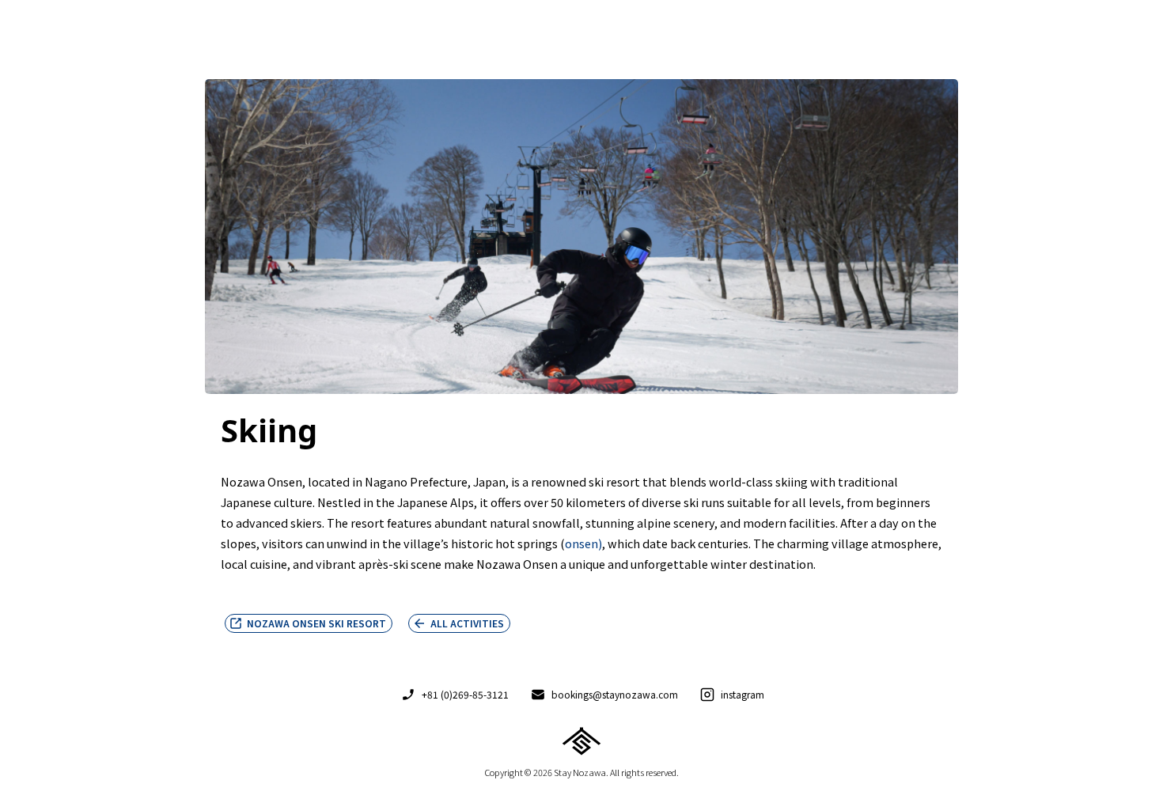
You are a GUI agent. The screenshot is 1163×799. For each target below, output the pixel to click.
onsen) (583, 543)
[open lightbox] (581, 240)
